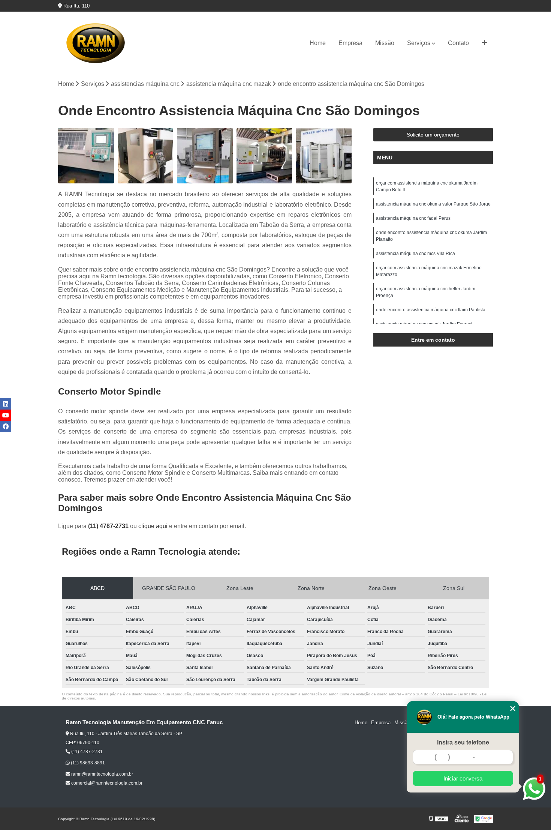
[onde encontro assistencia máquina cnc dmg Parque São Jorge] (146, 156)
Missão (384, 43)
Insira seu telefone (463, 742)
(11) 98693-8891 (87, 762)
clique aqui (153, 526)
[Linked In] (5, 404)
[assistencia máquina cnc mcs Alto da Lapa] (86, 156)
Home (318, 43)
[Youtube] (5, 415)
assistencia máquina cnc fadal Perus (413, 218)
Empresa (350, 43)
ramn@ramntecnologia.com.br (101, 774)
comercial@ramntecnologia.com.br (106, 783)
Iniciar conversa (462, 778)
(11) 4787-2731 (109, 526)
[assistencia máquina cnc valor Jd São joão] (264, 156)
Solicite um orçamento (433, 135)
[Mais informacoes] (484, 43)
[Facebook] (5, 426)
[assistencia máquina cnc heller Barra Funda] (324, 156)
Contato (458, 43)
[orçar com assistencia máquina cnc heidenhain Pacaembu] (205, 156)
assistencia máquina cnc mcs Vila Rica (415, 253)
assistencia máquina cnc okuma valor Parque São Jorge (433, 204)
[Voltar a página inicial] (95, 43)
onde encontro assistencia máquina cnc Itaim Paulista (430, 309)
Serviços (418, 43)
